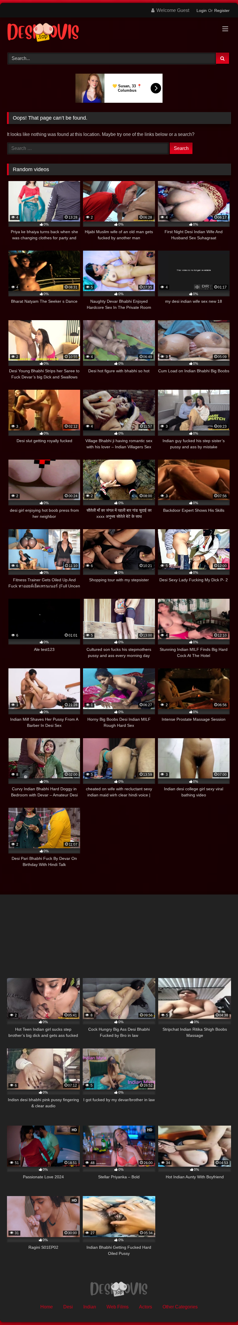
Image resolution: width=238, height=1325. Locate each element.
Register (222, 10)
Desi (68, 1306)
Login (201, 10)
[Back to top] (220, 1307)
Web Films (118, 1306)
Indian (89, 1306)
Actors (145, 1306)
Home (46, 1306)
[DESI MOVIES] (119, 33)
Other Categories (180, 1306)
